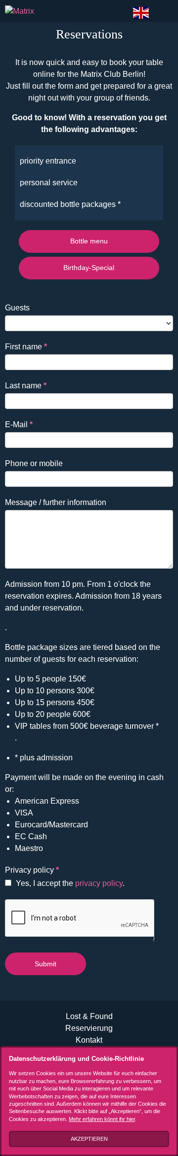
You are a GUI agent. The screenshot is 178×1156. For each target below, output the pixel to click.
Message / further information (55, 502)
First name (26, 346)
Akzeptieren (89, 1139)
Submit (45, 964)
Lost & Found (89, 1016)
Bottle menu (89, 241)
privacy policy (99, 883)
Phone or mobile (34, 463)
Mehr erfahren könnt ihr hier (102, 1119)
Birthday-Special (88, 268)
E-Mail (19, 424)
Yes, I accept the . (69, 883)
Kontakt (89, 1040)
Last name (25, 385)
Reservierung (89, 1028)
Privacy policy (32, 870)
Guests (17, 308)
